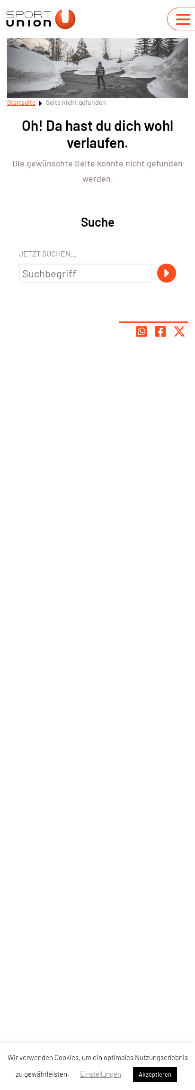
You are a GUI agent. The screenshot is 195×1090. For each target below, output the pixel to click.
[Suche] (166, 273)
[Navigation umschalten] (183, 19)
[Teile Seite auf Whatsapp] (141, 331)
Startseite (21, 102)
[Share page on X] (179, 331)
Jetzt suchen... (47, 253)
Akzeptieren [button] (155, 1074)
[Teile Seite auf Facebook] (160, 331)
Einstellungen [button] (100, 1074)
